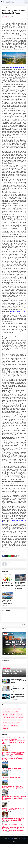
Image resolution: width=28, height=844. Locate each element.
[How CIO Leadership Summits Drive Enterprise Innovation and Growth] (6, 696)
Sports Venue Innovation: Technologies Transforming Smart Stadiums (18, 681)
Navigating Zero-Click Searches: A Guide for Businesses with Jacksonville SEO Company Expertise (13, 829)
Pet (19, 720)
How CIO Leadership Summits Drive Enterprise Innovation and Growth (17, 696)
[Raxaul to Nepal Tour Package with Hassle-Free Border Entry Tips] (7, 595)
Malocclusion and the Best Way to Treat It (12, 759)
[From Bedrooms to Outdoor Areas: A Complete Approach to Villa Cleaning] (6, 688)
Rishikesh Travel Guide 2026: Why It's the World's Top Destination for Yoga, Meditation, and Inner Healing (20, 585)
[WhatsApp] (9, 556)
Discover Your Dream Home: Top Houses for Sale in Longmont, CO (12, 787)
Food (5, 714)
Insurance (19, 717)
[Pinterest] (12, 556)
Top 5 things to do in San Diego (11, 769)
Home (3, 7)
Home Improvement (8, 717)
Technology (14, 725)
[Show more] (18, 556)
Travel (7, 7)
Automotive (6, 708)
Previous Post (4, 624)
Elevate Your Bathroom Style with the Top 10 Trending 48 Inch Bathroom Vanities (13, 742)
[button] (1, 2)
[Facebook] (3, 556)
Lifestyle (12, 720)
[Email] (15, 556)
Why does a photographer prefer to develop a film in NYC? (13, 809)
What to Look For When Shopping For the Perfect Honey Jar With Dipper (13, 753)
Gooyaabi (23, 838)
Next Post (24, 624)
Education (6, 711)
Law (5, 720)
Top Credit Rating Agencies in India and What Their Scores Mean (7, 584)
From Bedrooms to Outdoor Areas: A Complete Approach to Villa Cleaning (18, 688)
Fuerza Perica (8, 2)
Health (19, 714)
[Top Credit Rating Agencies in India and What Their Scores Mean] (7, 577)
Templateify (10, 838)
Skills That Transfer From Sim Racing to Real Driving (12, 672)
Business (16, 708)
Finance (15, 711)
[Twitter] (6, 556)
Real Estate (6, 722)
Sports (5, 725)
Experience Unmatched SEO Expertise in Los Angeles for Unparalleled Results (14, 798)
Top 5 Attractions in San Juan (11, 777)
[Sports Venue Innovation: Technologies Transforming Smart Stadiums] (6, 681)
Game (12, 714)
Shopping (15, 722)
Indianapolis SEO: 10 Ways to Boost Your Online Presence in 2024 (13, 819)
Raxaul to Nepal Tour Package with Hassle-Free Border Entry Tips (7, 602)
